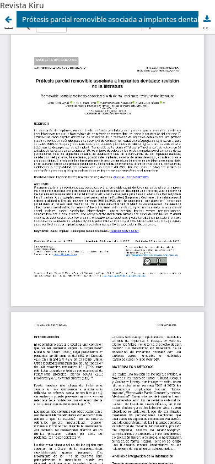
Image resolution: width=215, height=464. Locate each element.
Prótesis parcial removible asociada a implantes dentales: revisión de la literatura (118, 19)
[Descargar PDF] (206, 19)
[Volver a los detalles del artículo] (8, 19)
